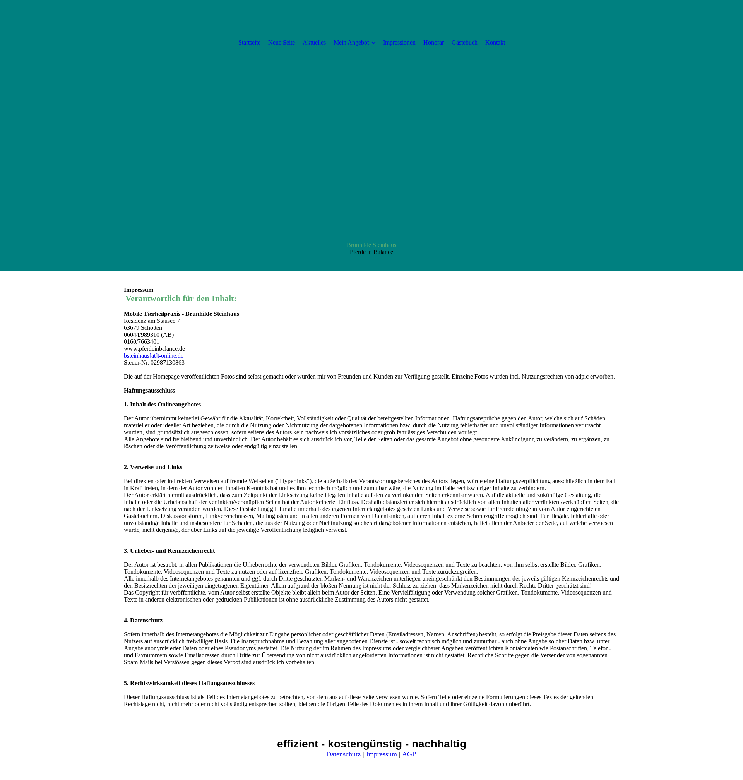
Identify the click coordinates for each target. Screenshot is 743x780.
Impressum (381, 754)
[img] (371, 135)
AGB (409, 754)
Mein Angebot (351, 42)
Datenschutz (343, 754)
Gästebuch (465, 42)
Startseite (249, 42)
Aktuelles (314, 42)
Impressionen (399, 42)
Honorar (433, 42)
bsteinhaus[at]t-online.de (153, 355)
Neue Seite (281, 42)
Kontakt (495, 42)
